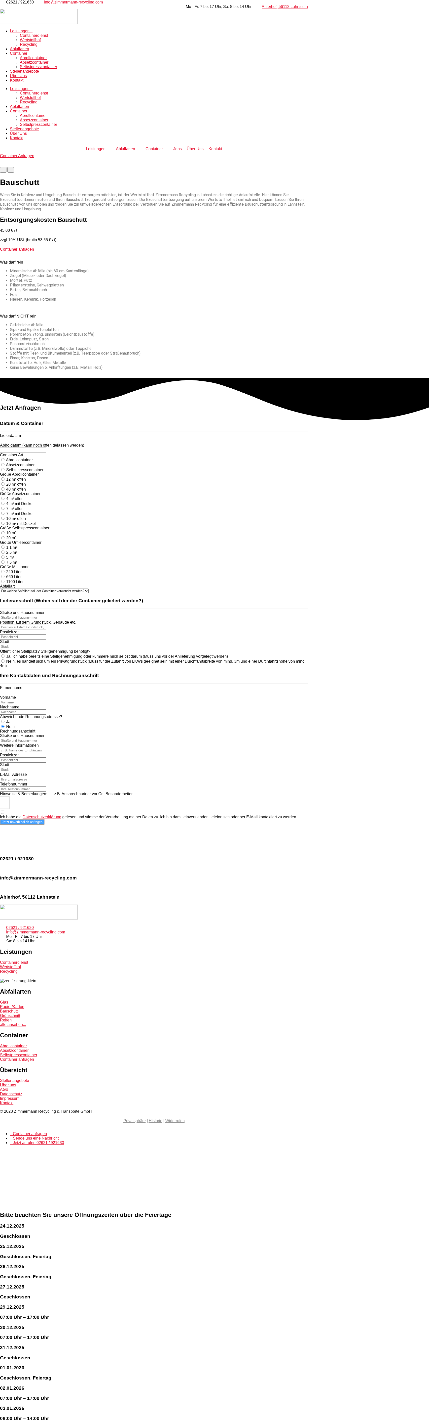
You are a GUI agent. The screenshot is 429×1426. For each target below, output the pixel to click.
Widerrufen (175, 1121)
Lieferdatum (10, 435)
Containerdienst (34, 35)
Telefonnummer (13, 784)
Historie (155, 1121)
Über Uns (18, 76)
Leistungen (20, 31)
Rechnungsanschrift (17, 731)
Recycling (28, 44)
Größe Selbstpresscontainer (24, 528)
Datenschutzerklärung (42, 817)
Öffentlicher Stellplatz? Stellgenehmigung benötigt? (45, 651)
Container (18, 53)
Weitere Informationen (19, 745)
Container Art (11, 455)
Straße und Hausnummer (22, 612)
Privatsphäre (134, 1121)
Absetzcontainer (34, 62)
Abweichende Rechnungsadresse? (31, 717)
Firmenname (11, 688)
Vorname (8, 697)
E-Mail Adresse (13, 774)
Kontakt (16, 80)
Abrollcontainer (33, 58)
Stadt (4, 642)
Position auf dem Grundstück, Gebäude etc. (38, 622)
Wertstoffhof (30, 40)
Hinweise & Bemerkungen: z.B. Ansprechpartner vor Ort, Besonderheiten (67, 794)
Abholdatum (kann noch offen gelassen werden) (42, 445)
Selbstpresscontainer (38, 67)
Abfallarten (19, 49)
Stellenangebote (24, 71)
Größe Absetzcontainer (20, 494)
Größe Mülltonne (15, 567)
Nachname (9, 707)
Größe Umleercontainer (20, 542)
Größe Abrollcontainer (19, 474)
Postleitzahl (10, 632)
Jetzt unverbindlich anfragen (22, 822)
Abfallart (7, 586)
